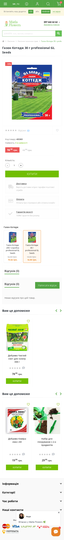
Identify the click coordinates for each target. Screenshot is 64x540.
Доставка (21, 183)
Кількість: (10, 160)
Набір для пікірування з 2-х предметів (47, 441)
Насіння (11, 41)
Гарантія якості (24, 212)
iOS (30, 11)
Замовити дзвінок (52, 24)
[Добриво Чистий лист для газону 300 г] (17, 337)
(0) (28, 130)
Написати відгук (47, 285)
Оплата (20, 199)
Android (45, 11)
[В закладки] (28, 321)
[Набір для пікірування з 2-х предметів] (46, 420)
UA (14, 4)
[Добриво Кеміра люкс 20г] (17, 420)
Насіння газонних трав (28, 41)
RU (18, 4)
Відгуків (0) (11, 271)
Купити (32, 174)
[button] (37, 4)
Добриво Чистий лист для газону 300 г (17, 358)
